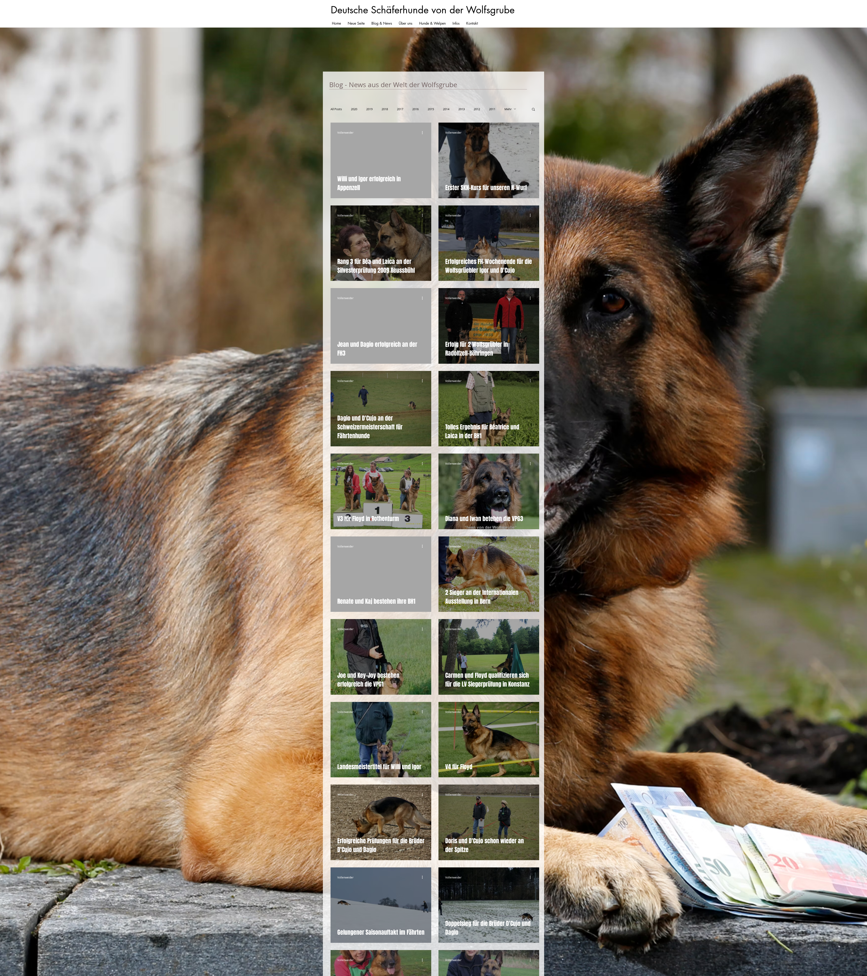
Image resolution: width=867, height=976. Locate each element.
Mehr (508, 109)
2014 (446, 109)
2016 (415, 109)
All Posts (336, 109)
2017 (400, 109)
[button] (533, 109)
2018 (385, 109)
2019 (369, 109)
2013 (461, 109)
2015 (431, 109)
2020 (354, 109)
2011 (492, 109)
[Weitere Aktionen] (424, 132)
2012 (477, 109)
